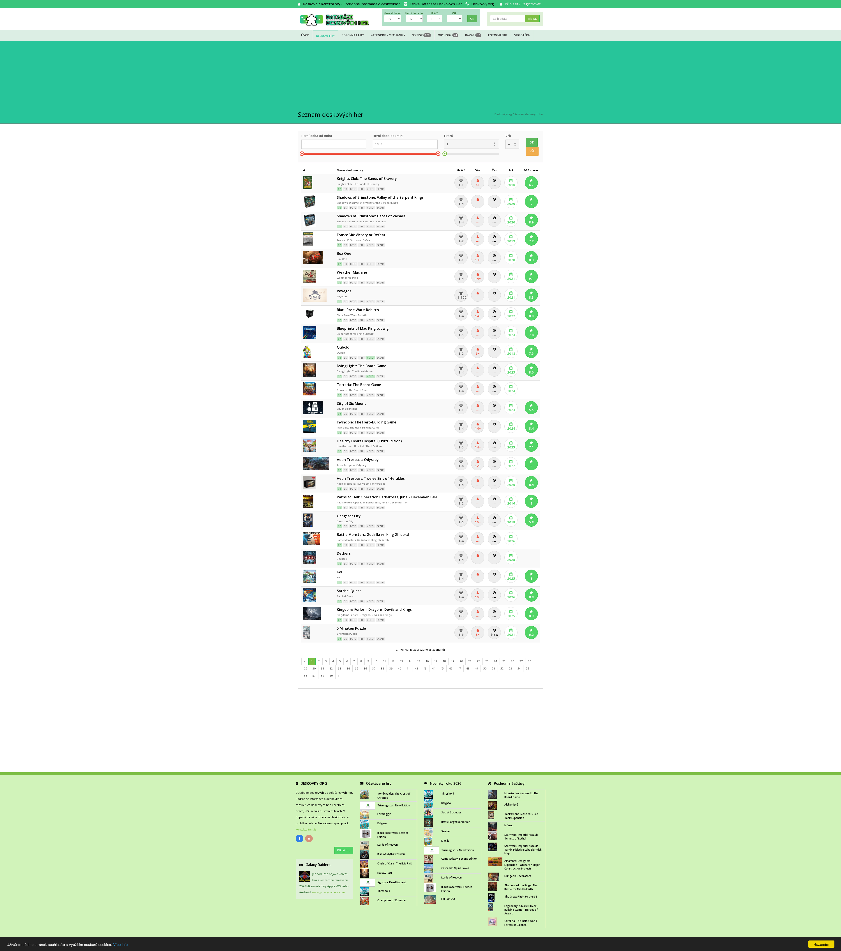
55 (527, 668)
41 (408, 668)
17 (435, 661)
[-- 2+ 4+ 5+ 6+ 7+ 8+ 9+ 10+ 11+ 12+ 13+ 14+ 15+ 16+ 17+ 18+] (512, 144)
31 (322, 668)
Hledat (532, 19)
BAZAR (380, 189)
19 (452, 661)
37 (373, 668)
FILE (361, 189)
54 (519, 668)
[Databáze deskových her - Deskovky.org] (336, 19)
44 (433, 668)
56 (305, 676)
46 (450, 668)
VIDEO (370, 189)
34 (348, 668)
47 (459, 668)
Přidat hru (343, 850)
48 (467, 668)
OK (472, 19)
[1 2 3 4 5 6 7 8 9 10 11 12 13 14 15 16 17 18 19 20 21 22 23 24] (471, 144)
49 (476, 668)
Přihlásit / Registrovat (523, 4)
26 (512, 661)
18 (444, 661)
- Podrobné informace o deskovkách (352, 4)
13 (401, 661)
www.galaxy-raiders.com (328, 892)
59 (331, 676)
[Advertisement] (420, 76)
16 (427, 661)
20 (461, 661)
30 (314, 668)
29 (305, 668)
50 (484, 668)
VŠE (532, 151)
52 (502, 668)
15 (418, 661)
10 (375, 661)
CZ (339, 189)
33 (339, 668)
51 (493, 668)
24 (495, 661)
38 (382, 668)
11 (384, 661)
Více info (120, 944)
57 (314, 676)
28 (529, 661)
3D (345, 189)
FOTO (353, 189)
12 (392, 661)
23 (486, 661)
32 (331, 668)
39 (390, 668)
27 (521, 661)
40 (399, 668)
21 (469, 661)
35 (356, 668)
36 (365, 668)
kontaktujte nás (306, 829)
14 (410, 661)
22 (478, 661)
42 (416, 668)
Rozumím (821, 944)
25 (503, 661)
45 (442, 668)
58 (322, 676)
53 (510, 668)
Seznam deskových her (528, 114)
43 (425, 668)
